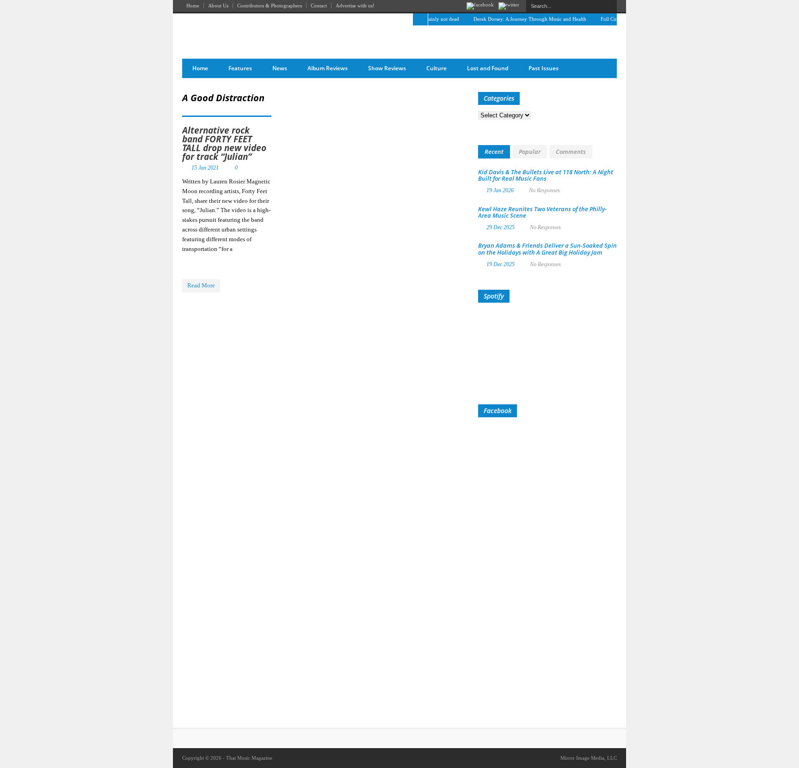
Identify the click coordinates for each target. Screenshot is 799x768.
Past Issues (544, 68)
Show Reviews (387, 68)
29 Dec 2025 (500, 227)
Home (192, 5)
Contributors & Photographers (269, 5)
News (279, 68)
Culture (436, 68)
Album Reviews (327, 68)
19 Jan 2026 (500, 190)
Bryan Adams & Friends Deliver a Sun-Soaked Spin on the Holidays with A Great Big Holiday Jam (547, 248)
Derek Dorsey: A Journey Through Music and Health (521, 19)
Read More (201, 285)
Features (240, 68)
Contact (319, 5)
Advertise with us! (355, 5)
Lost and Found (487, 68)
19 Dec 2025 (500, 264)
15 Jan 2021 (205, 168)
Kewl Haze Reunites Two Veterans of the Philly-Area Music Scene (542, 212)
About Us (218, 5)
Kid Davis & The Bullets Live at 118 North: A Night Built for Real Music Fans (545, 175)
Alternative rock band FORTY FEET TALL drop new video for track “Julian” (224, 143)
